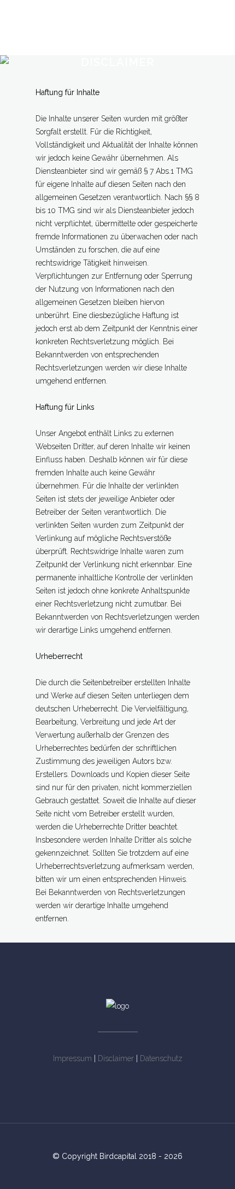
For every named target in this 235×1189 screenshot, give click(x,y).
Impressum (72, 1058)
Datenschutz (161, 1058)
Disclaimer (116, 1058)
